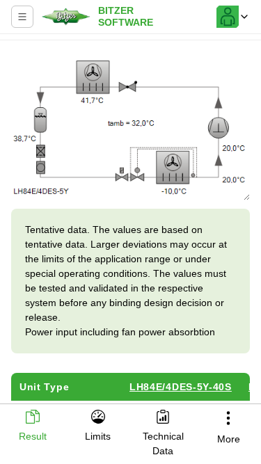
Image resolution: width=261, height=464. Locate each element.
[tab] (32, 426)
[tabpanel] (130, 223)
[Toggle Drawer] (22, 17)
